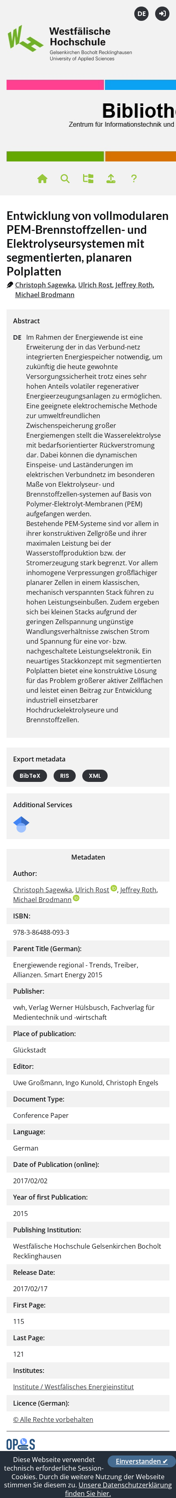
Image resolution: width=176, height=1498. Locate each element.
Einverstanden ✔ (142, 1461)
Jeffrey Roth (134, 284)
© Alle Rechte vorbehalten (53, 1419)
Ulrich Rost (95, 284)
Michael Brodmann (44, 294)
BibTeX (30, 776)
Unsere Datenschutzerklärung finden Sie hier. (118, 1489)
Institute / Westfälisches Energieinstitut (73, 1386)
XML (95, 776)
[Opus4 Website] (21, 1447)
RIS (64, 776)
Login (162, 14)
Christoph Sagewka (45, 284)
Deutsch (141, 14)
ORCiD (114, 888)
